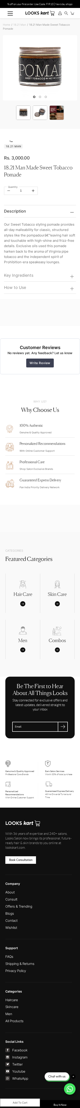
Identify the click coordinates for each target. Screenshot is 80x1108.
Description (15, 211)
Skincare (11, 1007)
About (10, 892)
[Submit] (63, 727)
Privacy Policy (15, 971)
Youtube (18, 1071)
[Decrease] (8, 191)
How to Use (15, 287)
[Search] (66, 13)
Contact (11, 920)
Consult (11, 899)
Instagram (19, 1057)
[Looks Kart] (40, 13)
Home (6, 24)
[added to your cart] (72, 13)
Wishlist (11, 928)
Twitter (17, 1064)
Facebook (19, 1050)
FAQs (9, 956)
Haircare (11, 1000)
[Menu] (10, 13)
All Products (14, 1021)
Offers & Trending (18, 906)
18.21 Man (19, 24)
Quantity (13, 187)
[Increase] (33, 191)
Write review (40, 363)
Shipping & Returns (19, 964)
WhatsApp (20, 1078)
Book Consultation (20, 860)
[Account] (60, 13)
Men (8, 1014)
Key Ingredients (18, 275)
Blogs (9, 913)
